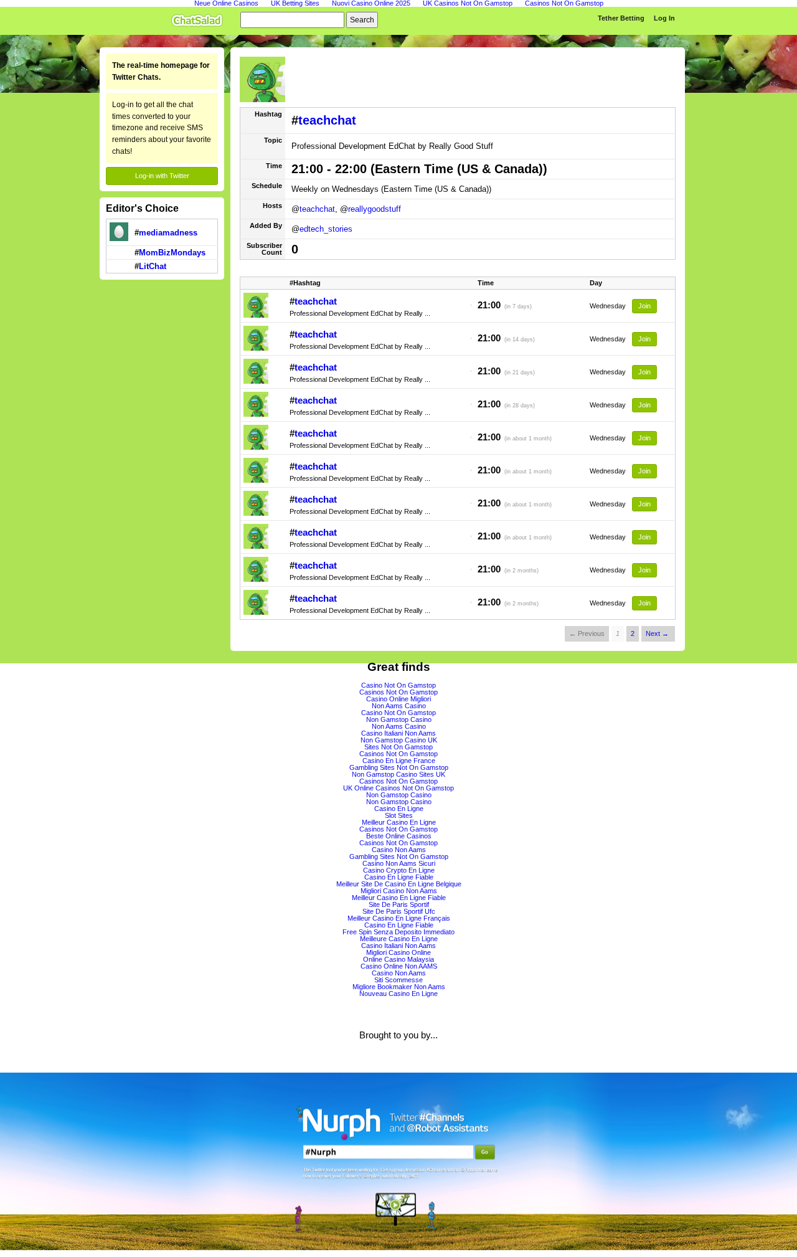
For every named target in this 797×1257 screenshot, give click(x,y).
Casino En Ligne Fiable (398, 877)
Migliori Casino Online (398, 952)
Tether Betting (621, 18)
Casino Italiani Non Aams (398, 733)
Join (644, 306)
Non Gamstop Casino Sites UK (398, 774)
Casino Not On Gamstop (398, 685)
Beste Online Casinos (399, 836)
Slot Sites (399, 815)
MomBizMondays (172, 252)
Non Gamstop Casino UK (399, 740)
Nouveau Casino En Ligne (398, 993)
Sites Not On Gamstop (398, 747)
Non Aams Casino (399, 705)
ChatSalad (200, 18)
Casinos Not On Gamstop (398, 692)
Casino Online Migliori (398, 699)
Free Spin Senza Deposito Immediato (398, 932)
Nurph (398, 1161)
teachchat (327, 120)
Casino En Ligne (398, 808)
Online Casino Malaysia (398, 959)
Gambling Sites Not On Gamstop (398, 767)
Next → (657, 633)
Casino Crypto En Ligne (399, 870)
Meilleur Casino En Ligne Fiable (399, 897)
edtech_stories (325, 229)
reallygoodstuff (374, 209)
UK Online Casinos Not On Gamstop (398, 788)
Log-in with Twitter (162, 175)
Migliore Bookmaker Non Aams (398, 986)
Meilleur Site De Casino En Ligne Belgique (398, 884)
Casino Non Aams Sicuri (398, 863)
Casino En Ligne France (398, 760)
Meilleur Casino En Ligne (399, 822)
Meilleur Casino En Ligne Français (398, 918)
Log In (664, 18)
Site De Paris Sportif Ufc (398, 911)
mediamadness (168, 232)
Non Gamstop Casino (399, 719)
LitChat (152, 266)
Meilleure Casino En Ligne (399, 938)
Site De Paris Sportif (399, 904)
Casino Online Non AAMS (399, 966)
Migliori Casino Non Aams (399, 890)
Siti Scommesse (398, 980)
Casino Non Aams (399, 849)
